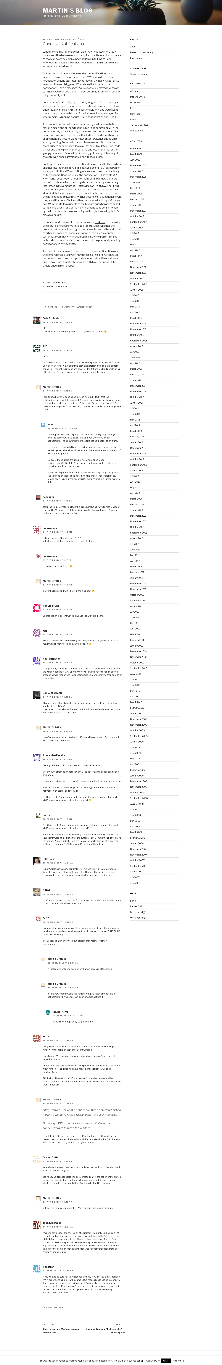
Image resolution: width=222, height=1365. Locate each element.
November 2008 (138, 787)
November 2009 (138, 724)
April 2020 (135, 159)
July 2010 (134, 679)
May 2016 (135, 306)
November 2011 (138, 589)
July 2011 (134, 611)
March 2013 (136, 498)
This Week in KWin (139, 125)
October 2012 (137, 527)
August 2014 (136, 402)
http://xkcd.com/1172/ (70, 538)
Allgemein (135, 91)
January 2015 (136, 380)
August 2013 (136, 470)
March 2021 (136, 154)
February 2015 (137, 374)
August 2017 (136, 227)
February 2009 (137, 770)
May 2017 (135, 244)
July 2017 (134, 233)
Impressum (136, 58)
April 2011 (135, 628)
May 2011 (134, 623)
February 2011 (137, 640)
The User (48, 1266)
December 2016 (138, 267)
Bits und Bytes (137, 96)
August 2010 (136, 674)
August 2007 (136, 871)
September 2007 (139, 866)
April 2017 (135, 250)
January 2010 (136, 713)
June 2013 (135, 481)
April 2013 (135, 493)
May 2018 (135, 188)
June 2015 (135, 357)
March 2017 (136, 256)
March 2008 (136, 832)
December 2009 (138, 719)
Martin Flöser (74, 39)
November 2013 (138, 453)
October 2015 (137, 335)
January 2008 (137, 843)
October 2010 (137, 662)
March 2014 (136, 431)
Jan (45, 630)
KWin (50, 286)
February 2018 (137, 199)
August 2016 (136, 289)
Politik (133, 119)
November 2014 (138, 391)
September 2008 (139, 798)
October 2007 (137, 860)
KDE (49, 282)
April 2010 (135, 696)
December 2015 (138, 323)
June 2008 (135, 815)
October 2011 (137, 595)
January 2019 (136, 171)
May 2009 (135, 758)
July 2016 (134, 295)
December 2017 (138, 210)
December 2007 (138, 849)
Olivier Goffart (52, 1157)
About (133, 46)
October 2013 (137, 459)
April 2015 (135, 363)
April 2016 (135, 312)
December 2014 (138, 386)
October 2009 (137, 730)
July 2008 (135, 809)
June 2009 (135, 753)
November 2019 (138, 165)
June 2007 (135, 883)
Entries (136, 906)
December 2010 (138, 651)
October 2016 (137, 278)
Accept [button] (166, 1361)
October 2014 (137, 397)
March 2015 (136, 368)
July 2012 (134, 544)
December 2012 (138, 515)
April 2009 (135, 764)
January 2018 (136, 205)
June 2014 (135, 414)
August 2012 (136, 538)
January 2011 (136, 645)
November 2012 (138, 521)
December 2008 (138, 781)
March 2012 (136, 566)
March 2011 (136, 634)
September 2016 (138, 284)
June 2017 (135, 239)
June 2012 (135, 549)
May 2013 (135, 487)
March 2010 (136, 702)
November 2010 (138, 657)
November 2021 (138, 148)
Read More (178, 1360)
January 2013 (136, 510)
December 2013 (138, 448)
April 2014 (135, 425)
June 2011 (135, 617)
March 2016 (136, 318)
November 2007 (138, 854)
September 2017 (138, 222)
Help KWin (135, 102)
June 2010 (135, 685)
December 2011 (138, 583)
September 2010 (138, 668)
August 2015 (136, 346)
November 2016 (138, 273)
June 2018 (135, 182)
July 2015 (134, 352)
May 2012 (135, 555)
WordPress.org (138, 917)
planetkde (60, 282)
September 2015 (138, 340)
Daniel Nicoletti (52, 693)
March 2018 (136, 193)
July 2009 (135, 747)
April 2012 (135, 561)
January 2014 (136, 442)
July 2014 (134, 408)
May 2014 (135, 419)
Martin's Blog (68, 10)
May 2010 (135, 691)
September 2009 (139, 736)
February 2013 (137, 504)
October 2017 (137, 216)
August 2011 (136, 606)
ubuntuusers (136, 130)
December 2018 (138, 176)
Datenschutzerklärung (141, 52)
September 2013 (138, 465)
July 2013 (134, 476)
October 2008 (137, 792)
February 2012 (137, 572)
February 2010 (137, 708)
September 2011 (138, 600)
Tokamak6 (61, 286)
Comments (138, 912)
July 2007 (135, 877)
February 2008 (137, 837)
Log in (133, 900)
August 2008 (137, 804)
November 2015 (138, 329)
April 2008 (135, 826)
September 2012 (138, 532)
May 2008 (135, 821)
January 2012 (136, 578)
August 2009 (137, 741)
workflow (100, 222)
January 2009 (137, 775)
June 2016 (135, 301)
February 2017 (137, 261)
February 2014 (137, 436)
